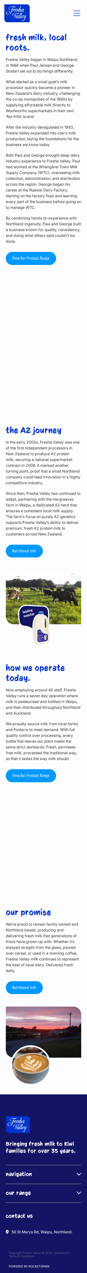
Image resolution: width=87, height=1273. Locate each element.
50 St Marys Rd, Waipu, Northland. (42, 1231)
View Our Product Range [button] (31, 258)
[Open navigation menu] (77, 13)
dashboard (62, 1253)
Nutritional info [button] (24, 551)
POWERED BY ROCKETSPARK (29, 1266)
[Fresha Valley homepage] (37, 13)
